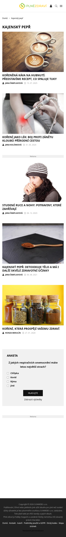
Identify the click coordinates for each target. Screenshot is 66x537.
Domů (5, 523)
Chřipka (14, 373)
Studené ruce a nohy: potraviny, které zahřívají (31, 207)
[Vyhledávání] (56, 6)
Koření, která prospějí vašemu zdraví (30, 328)
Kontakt (12, 523)
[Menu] (61, 6)
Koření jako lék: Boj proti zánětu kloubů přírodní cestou (27, 138)
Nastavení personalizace (33, 530)
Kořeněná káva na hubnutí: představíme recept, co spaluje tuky (29, 77)
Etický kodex (52, 523)
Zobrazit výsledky (33, 399)
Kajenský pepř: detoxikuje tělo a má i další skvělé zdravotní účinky (30, 268)
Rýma (13, 381)
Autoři (19, 523)
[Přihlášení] (51, 6)
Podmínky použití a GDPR (34, 523)
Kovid (13, 377)
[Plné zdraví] (33, 6)
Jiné (12, 385)
